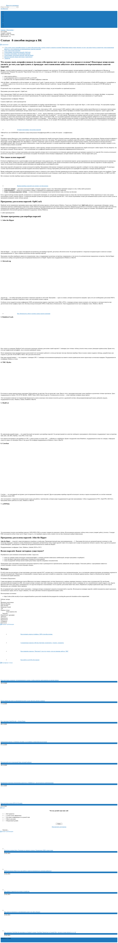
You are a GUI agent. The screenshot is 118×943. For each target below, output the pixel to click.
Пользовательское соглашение (39, 938)
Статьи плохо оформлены (13, 815)
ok (1, 8)
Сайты (6, 16)
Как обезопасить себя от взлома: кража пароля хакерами (33, 313)
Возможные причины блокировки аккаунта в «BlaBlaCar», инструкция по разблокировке (27, 782)
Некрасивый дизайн (12, 820)
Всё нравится (10, 814)
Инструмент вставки (10, 25)
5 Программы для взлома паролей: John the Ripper (18, 55)
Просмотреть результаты (59, 827)
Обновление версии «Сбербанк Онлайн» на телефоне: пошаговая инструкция (24, 741)
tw (5, 8)
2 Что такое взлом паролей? (12, 50)
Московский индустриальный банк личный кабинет (16, 762)
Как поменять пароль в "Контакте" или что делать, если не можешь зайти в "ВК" (45, 651)
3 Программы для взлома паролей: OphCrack (17, 52)
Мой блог (7, 24)
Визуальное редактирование (12, 27)
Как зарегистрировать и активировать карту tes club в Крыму (22, 912)
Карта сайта (52, 938)
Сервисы (6, 18)
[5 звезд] (5, 611)
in (6, 8)
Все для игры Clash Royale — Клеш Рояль (13, 721)
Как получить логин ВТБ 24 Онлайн (11, 803)
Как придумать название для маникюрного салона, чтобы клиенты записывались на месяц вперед (30, 680)
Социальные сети (9, 19)
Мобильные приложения (11, 13)
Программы (7, 15)
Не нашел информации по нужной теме (18, 817)
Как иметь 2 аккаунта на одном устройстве (16, 891)
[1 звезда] (1, 611)
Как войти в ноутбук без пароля (30, 660)
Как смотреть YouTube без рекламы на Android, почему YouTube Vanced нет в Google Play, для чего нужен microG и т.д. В (40, 932)
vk (7, 8)
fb (3, 8)
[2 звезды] (2, 611)
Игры (5, 11)
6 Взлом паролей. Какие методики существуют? (18, 57)
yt (2, 8)
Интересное (7, 21)
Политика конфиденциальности (20, 938)
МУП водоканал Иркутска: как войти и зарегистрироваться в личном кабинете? (28, 871)
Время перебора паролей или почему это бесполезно (32, 186)
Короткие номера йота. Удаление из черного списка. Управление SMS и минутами (28, 850)
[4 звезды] (4, 611)
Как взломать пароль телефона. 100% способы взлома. (37, 634)
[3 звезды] (3, 611)
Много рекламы (11, 819)
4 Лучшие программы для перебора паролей (17, 53)
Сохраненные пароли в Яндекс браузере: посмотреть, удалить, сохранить (42, 642)
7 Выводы (7, 58)
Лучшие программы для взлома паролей (29, 129)
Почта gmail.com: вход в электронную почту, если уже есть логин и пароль (23, 700)
